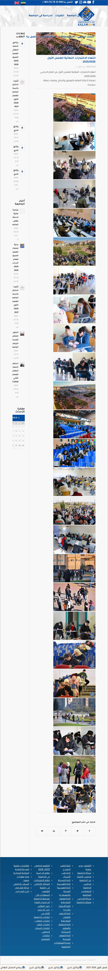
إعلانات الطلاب (42, 921)
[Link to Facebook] (93, 2)
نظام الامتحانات (42, 880)
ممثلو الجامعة (84, 902)
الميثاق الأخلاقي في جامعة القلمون (42, 888)
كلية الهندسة (63, 884)
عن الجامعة (85, 880)
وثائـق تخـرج (95, 967)
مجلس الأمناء (84, 877)
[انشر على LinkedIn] (54, 831)
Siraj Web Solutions (64, 960)
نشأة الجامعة (84, 873)
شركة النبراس (84, 899)
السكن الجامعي (21, 884)
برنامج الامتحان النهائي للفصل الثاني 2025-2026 (60, 967)
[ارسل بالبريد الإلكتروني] (42, 831)
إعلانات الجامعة (42, 917)
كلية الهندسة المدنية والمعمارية (63, 892)
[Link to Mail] (85, 2)
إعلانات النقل (43, 925)
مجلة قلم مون (22, 888)
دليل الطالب (44, 906)
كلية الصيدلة (64, 880)
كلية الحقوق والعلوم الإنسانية (64, 928)
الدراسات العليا (42, 902)
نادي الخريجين (22, 891)
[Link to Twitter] (76, 2)
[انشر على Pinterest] (66, 831)
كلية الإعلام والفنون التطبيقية (64, 917)
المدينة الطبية (22, 869)
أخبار (80, 67)
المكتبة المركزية (21, 873)
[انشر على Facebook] (89, 831)
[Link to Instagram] (81, 2)
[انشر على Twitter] (77, 831)
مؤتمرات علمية (21, 866)
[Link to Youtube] (89, 2)
